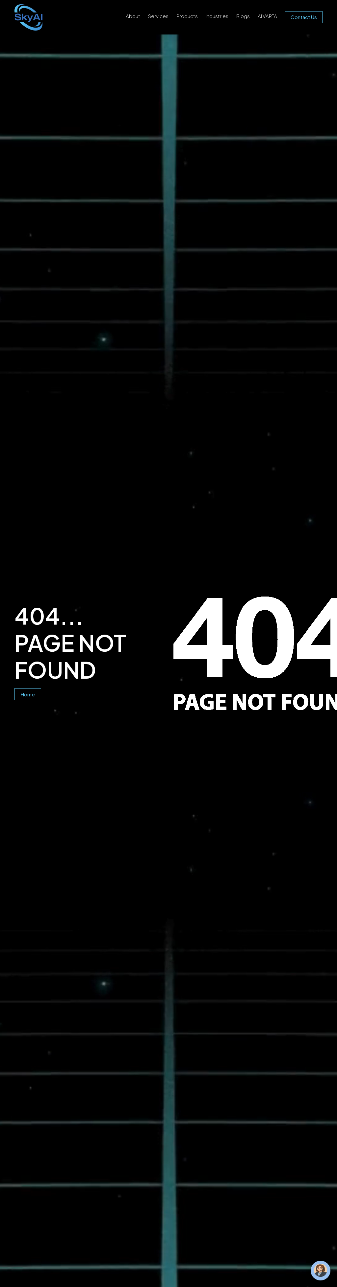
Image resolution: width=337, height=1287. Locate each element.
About (133, 16)
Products (187, 16)
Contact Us (304, 17)
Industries (217, 16)
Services (158, 16)
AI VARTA (267, 16)
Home (28, 694)
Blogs (243, 16)
